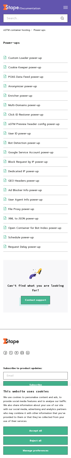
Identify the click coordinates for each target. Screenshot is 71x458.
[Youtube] (16, 353)
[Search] (62, 18)
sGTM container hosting (16, 30)
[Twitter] (11, 353)
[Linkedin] (28, 353)
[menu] (65, 7)
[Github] (22, 353)
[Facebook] (5, 353)
